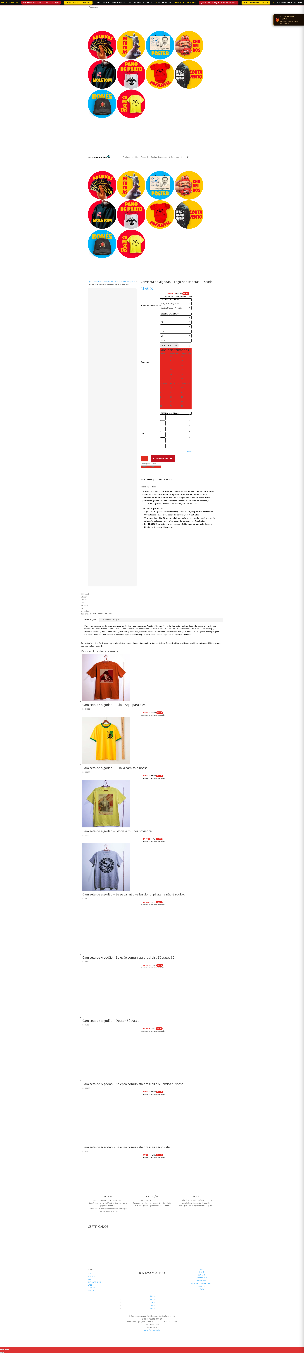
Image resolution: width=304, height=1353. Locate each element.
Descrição (90, 620)
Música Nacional (214, 643)
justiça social (189, 643)
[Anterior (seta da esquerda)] (1, 1352)
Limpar (189, 452)
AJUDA (201, 1269)
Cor (142, 433)
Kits (136, 157)
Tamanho (145, 362)
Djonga (135, 643)
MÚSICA (91, 1290)
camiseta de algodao (111, 643)
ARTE (90, 1279)
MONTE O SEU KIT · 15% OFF (78, 3)
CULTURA (91, 1288)
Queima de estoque (159, 157)
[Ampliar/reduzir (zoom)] (1, 1349)
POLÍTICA (91, 1276)
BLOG (201, 1272)
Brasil (101, 643)
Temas (143, 157)
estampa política (145, 643)
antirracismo (89, 643)
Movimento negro (200, 643)
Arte (96, 643)
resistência (98, 646)
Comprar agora (163, 458)
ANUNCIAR (201, 1280)
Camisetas (97, 281)
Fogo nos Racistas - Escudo (161, 643)
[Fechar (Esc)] (8, 1349)
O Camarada (174, 157)
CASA (202, 1289)
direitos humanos (125, 643)
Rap (92, 646)
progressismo (85, 646)
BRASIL (90, 1274)
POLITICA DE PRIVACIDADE (201, 1283)
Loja (89, 281)
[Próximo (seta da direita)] (3, 1352)
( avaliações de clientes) (101, 613)
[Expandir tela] (3, 1349)
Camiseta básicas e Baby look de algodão (119, 281)
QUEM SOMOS (201, 1278)
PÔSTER (201, 1286)
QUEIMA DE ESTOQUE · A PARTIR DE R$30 (41, 3)
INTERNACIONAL (94, 1282)
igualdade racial (177, 643)
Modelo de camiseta (150, 305)
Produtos (126, 157)
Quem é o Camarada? (152, 1330)
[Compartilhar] (6, 1349)
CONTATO (201, 1275)
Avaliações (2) (111, 620)
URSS (90, 1285)
